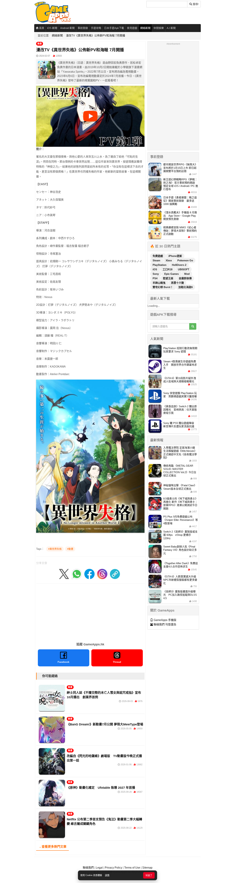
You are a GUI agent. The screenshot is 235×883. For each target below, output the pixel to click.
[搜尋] (192, 326)
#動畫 (70, 548)
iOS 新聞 (52, 27)
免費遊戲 (158, 255)
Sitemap (147, 867)
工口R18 (168, 269)
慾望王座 (168, 278)
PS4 (155, 278)
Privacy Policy (113, 867)
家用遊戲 (132, 27)
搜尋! (195, 4)
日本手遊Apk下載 (114, 27)
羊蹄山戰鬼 (159, 282)
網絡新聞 (145, 27)
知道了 (149, 875)
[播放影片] (90, 116)
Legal (99, 867)
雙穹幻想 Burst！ (163, 287)
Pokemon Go (185, 260)
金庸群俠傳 (185, 278)
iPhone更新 (175, 255)
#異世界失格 (55, 548)
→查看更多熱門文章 (52, 846)
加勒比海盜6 (185, 287)
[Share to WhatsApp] (77, 573)
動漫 (40, 43)
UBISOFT (183, 269)
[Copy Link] (115, 573)
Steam (157, 260)
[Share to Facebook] (89, 573)
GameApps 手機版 (164, 620)
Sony (156, 273)
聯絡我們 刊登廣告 (164, 624)
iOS (155, 269)
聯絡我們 (88, 867)
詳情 (107, 875)
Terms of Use (132, 867)
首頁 (41, 27)
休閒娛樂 (158, 27)
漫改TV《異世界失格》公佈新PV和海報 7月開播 (95, 35)
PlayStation (160, 264)
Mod (187, 273)
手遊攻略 (96, 27)
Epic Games (171, 273)
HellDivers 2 (179, 264)
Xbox (169, 260)
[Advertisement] (90, 612)
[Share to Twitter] (64, 573)
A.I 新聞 (171, 27)
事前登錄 (83, 27)
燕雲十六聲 (177, 282)
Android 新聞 (67, 27)
